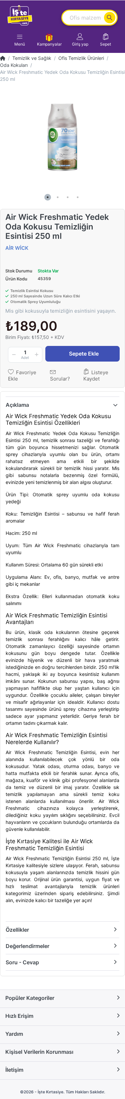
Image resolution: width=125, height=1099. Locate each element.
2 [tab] (57, 197)
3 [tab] (67, 197)
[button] (80, 40)
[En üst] (2, 58)
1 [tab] (47, 197)
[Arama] (109, 17)
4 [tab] (77, 197)
